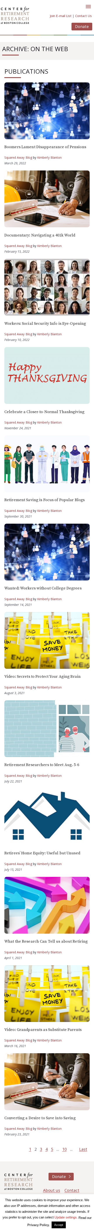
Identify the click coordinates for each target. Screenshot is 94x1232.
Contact (71, 1190)
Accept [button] (58, 1225)
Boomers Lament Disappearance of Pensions (45, 146)
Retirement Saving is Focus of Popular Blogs (44, 499)
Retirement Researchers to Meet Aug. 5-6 (41, 764)
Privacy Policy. (38, 1225)
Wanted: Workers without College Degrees (43, 588)
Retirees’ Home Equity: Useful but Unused (42, 853)
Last (83, 1149)
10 (64, 1149)
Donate (82, 26)
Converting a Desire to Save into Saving (40, 1118)
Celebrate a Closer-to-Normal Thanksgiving (44, 411)
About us (51, 1190)
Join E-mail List (60, 16)
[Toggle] (88, 6)
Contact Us (83, 16)
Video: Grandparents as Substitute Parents (43, 1029)
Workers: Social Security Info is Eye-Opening (45, 323)
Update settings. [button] (66, 1217)
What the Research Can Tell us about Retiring (46, 941)
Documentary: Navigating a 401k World (39, 235)
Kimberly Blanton (49, 157)
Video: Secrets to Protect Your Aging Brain (42, 676)
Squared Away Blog (18, 157)
